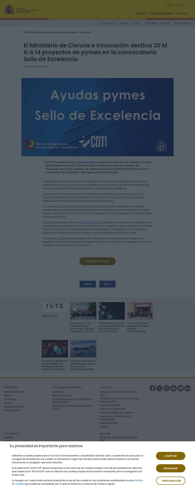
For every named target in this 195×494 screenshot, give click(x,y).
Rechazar (170, 468)
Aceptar (171, 456)
